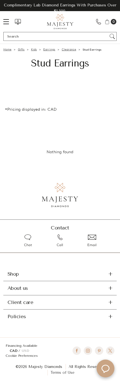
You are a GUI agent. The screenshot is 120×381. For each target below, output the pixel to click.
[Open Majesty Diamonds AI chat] (105, 368)
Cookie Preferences (22, 356)
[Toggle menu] (9, 21)
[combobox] (57, 36)
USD (25, 351)
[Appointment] (18, 21)
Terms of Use (63, 372)
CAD (14, 351)
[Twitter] (110, 351)
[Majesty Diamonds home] (60, 21)
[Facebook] (77, 351)
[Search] (112, 36)
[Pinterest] (99, 351)
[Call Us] (98, 21)
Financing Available (21, 346)
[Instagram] (88, 351)
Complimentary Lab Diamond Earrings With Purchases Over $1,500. (60, 8)
